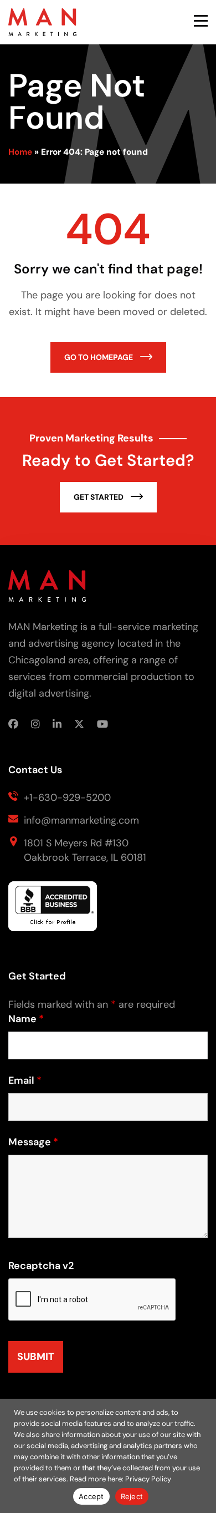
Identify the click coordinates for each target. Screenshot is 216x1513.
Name (26, 1018)
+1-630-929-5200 (67, 797)
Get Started (99, 497)
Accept (91, 1496)
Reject (132, 1496)
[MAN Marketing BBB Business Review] (52, 911)
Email (25, 1080)
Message (33, 1142)
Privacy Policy (148, 1479)
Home (20, 152)
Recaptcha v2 (41, 1265)
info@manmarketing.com (81, 820)
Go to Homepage (99, 357)
